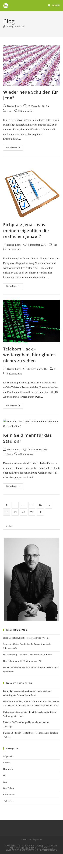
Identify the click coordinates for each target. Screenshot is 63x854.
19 (15, 512)
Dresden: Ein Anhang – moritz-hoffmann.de (23, 701)
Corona (6, 762)
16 (40, 505)
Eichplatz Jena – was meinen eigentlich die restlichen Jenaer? (26, 230)
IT (55, 369)
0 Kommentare (25, 111)
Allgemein (8, 756)
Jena (9, 111)
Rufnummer (8, 794)
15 (31, 505)
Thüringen (8, 801)
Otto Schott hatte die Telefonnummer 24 (22, 661)
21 (31, 512)
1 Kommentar (14, 249)
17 (48, 505)
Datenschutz (26, 839)
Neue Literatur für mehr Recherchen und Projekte (26, 637)
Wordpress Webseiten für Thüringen (31, 850)
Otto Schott (8, 788)
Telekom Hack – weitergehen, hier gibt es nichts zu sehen (29, 354)
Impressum (37, 839)
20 (23, 512)
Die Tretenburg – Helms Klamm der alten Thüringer (27, 654)
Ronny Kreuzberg (11, 691)
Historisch (8, 769)
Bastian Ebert (13, 106)
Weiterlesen (14, 148)
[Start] (4, 26)
